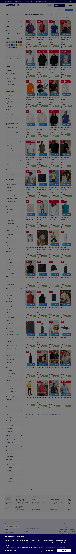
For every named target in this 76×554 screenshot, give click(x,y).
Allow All (64, 550)
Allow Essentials (48, 550)
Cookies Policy (53, 547)
